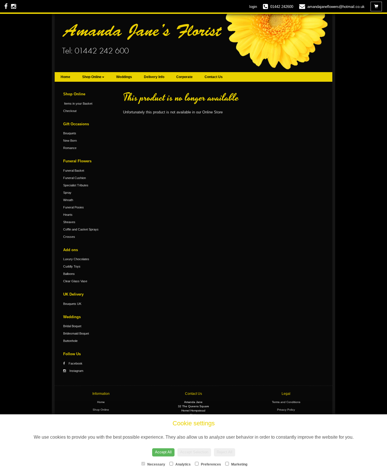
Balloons (69, 273)
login (253, 7)
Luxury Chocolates (76, 259)
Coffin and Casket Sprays (81, 229)
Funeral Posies (73, 207)
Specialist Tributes (75, 185)
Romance (69, 148)
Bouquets (69, 133)
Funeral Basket (73, 170)
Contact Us (214, 77)
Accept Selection (194, 452)
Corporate (184, 77)
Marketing (238, 464)
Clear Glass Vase (75, 281)
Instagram (76, 370)
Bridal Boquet (72, 326)
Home (65, 77)
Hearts (68, 214)
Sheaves (69, 222)
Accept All (163, 452)
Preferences (210, 464)
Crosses (69, 236)
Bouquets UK (72, 303)
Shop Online (91, 77)
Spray (67, 192)
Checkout (69, 111)
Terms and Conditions (286, 402)
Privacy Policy (286, 409)
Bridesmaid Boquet (76, 333)
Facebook (75, 363)
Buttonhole (70, 340)
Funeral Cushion (74, 178)
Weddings (124, 77)
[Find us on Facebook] (7, 6)
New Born (70, 140)
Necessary (155, 464)
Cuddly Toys (71, 266)
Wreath (68, 200)
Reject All (224, 452)
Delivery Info (154, 77)
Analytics (183, 464)
